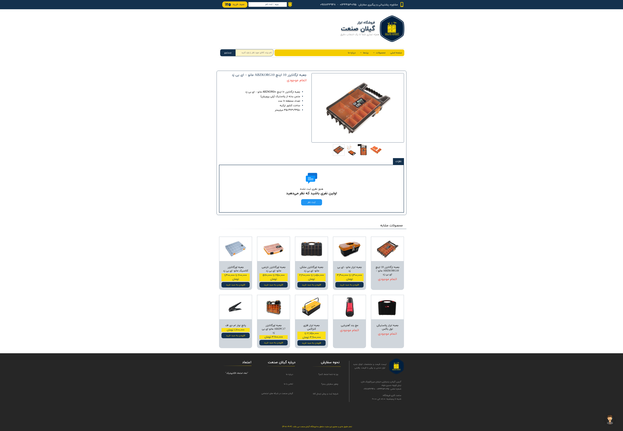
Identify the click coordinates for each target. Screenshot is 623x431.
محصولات (380, 52)
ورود (276, 4)
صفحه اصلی (396, 52)
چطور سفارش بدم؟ (329, 384)
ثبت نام (268, 4)
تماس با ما (288, 384)
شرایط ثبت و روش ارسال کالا (325, 393)
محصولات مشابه (391, 225)
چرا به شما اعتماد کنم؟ (328, 374)
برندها (366, 52)
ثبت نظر (312, 202)
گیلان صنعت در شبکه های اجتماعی (280, 393)
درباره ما (352, 52)
